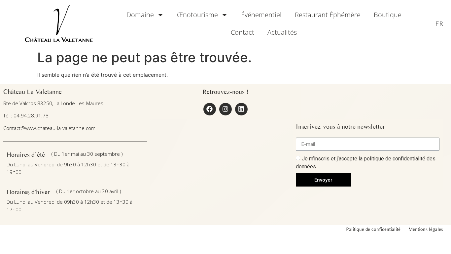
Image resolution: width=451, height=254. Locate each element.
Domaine (140, 14)
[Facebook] (209, 109)
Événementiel (261, 14)
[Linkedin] (241, 109)
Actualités (282, 32)
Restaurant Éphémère (328, 14)
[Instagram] (225, 109)
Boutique (387, 14)
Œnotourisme (197, 14)
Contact (242, 32)
